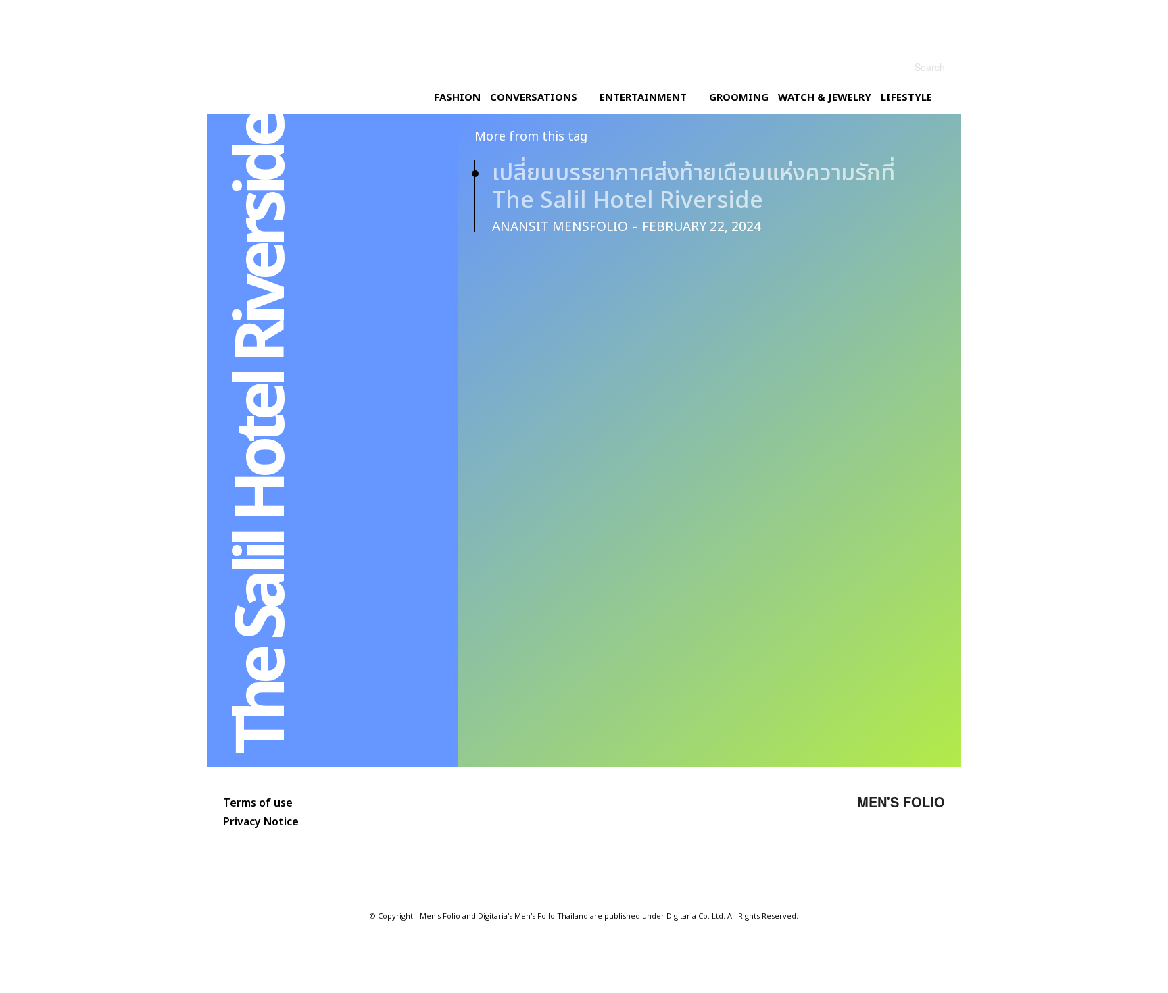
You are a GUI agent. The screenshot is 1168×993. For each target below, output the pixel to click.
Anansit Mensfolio (560, 227)
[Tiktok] (928, 852)
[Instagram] (806, 852)
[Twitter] (887, 852)
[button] (914, 66)
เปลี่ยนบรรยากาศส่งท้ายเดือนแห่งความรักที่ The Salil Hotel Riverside (693, 187)
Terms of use (258, 803)
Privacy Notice (261, 822)
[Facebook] (847, 852)
